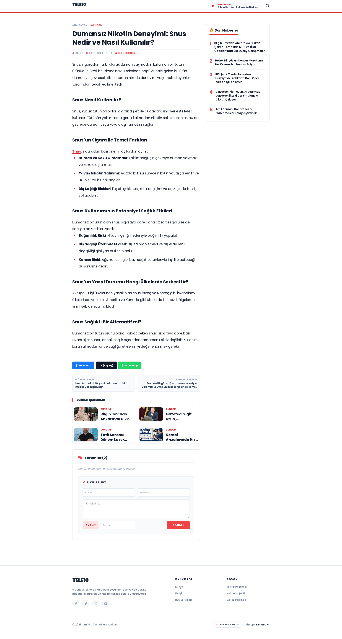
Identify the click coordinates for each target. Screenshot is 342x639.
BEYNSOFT (263, 624)
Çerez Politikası (237, 600)
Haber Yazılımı (229, 624)
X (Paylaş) (107, 365)
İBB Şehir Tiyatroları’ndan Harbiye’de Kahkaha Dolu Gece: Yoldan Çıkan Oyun (237, 78)
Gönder (178, 525)
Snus (76, 151)
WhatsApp (131, 365)
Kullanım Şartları (237, 593)
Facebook (85, 365)
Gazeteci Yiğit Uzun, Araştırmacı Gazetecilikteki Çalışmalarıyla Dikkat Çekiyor (238, 95)
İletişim (179, 593)
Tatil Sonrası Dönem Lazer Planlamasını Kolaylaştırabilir (236, 111)
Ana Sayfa (79, 25)
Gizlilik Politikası (237, 587)
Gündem (97, 25)
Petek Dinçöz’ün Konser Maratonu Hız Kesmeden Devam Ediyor (239, 62)
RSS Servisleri (183, 600)
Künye (179, 587)
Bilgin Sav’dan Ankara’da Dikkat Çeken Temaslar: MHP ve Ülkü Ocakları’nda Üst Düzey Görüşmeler (239, 47)
